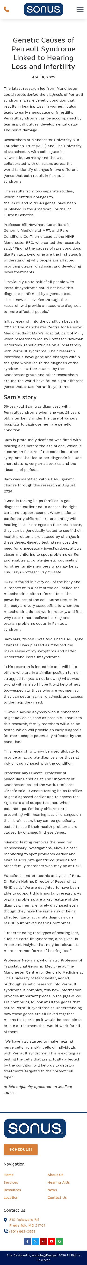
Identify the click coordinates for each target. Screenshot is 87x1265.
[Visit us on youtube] (51, 1241)
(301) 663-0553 (22, 1231)
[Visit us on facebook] (27, 1241)
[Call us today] (6, 9)
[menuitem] (21, 1175)
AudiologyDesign (44, 1255)
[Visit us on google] (59, 1241)
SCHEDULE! (20, 1149)
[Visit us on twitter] (35, 1241)
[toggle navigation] (80, 9)
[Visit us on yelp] (43, 1241)
